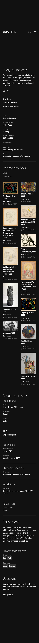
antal (5, 566)
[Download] (4, 90)
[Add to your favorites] (8, 90)
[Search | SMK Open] (9, 32)
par (4, 558)
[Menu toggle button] (35, 32)
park (9, 558)
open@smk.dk (8, 595)
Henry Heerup (8, 149)
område (12, 566)
